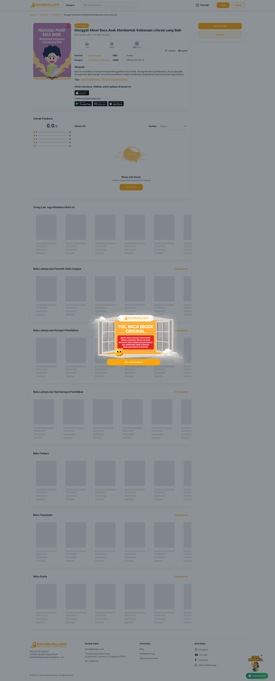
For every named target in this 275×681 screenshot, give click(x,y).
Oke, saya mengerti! (133, 362)
